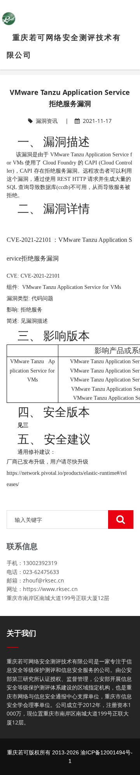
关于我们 (21, 633)
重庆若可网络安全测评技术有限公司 (64, 46)
